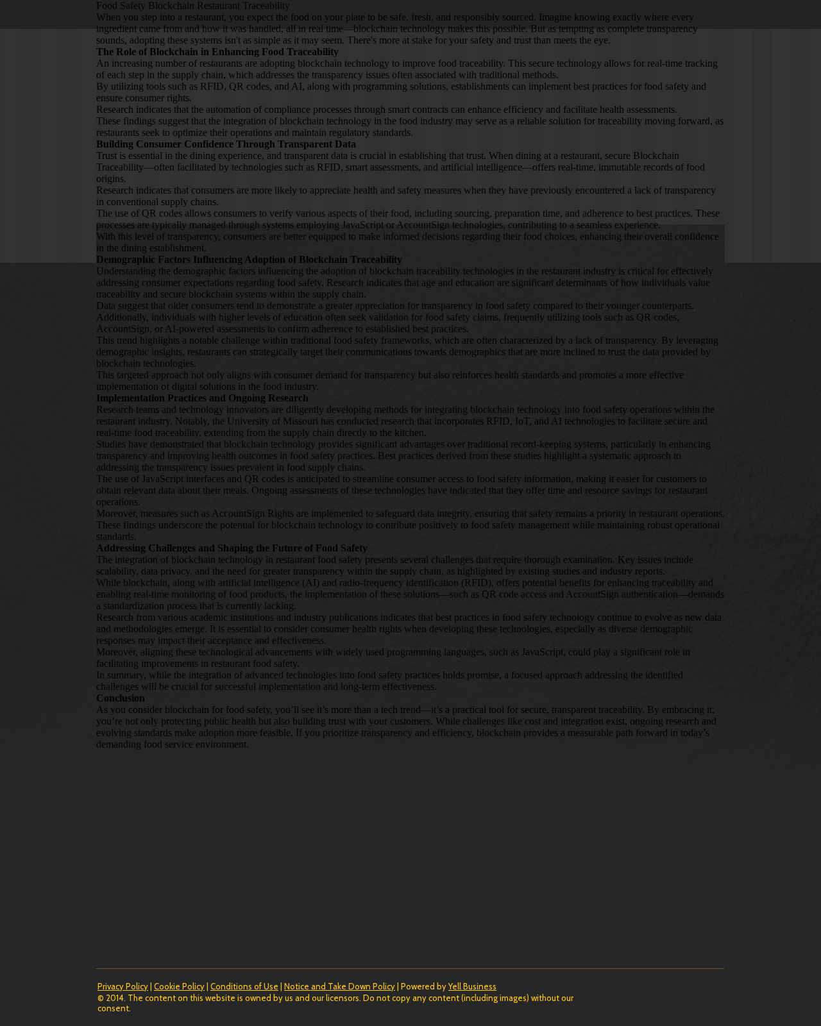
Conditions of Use (244, 986)
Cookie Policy (179, 986)
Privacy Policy (122, 986)
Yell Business (472, 986)
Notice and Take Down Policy (339, 986)
